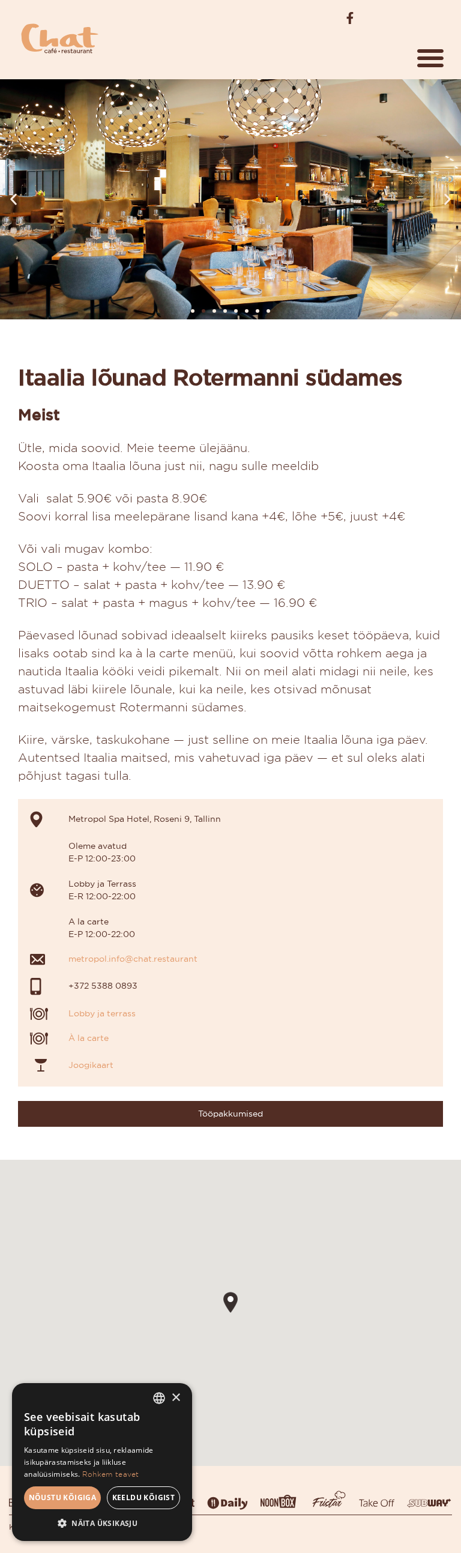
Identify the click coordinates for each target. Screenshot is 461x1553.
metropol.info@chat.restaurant (132, 958)
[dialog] (102, 1462)
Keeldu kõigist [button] (143, 1497)
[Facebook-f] (350, 18)
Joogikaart (90, 1065)
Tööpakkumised (230, 1113)
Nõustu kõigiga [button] (63, 1497)
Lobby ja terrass (102, 1013)
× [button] (175, 1397)
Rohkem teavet (110, 1474)
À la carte (88, 1038)
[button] (430, 57)
